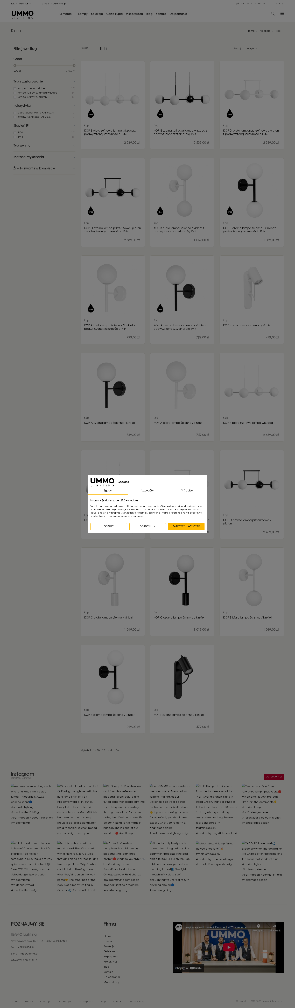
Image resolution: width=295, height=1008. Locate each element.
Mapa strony (112, 982)
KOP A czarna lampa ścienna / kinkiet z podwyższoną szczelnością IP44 (180, 327)
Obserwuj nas (274, 777)
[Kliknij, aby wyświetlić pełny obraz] (32, 804)
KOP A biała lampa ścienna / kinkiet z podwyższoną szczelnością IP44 (109, 327)
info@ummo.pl (29, 954)
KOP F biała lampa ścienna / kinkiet (247, 325)
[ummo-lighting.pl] (22, 19)
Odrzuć (109, 526)
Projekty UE (110, 962)
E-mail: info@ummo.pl (54, 4)
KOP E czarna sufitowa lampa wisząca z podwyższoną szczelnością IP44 (180, 132)
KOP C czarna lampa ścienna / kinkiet (179, 617)
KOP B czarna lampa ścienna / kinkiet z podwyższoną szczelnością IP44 (249, 230)
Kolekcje (109, 946)
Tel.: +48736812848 (21, 4)
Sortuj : (238, 49)
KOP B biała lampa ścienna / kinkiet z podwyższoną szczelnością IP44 (179, 230)
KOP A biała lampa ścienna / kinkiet (178, 423)
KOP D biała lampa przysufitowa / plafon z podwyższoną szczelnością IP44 (251, 132)
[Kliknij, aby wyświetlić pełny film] (170, 810)
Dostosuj (146, 526)
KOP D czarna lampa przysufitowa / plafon (247, 522)
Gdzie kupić (111, 951)
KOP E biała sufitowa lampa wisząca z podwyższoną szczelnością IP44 (110, 132)
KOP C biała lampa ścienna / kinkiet (108, 617)
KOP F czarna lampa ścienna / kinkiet (179, 715)
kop (86, 126)
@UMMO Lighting (21, 778)
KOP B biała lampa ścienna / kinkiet (247, 617)
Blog (106, 967)
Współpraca (111, 957)
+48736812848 (25, 947)
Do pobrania (112, 977)
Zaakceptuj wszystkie (186, 526)
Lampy (108, 941)
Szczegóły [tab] (147, 491)
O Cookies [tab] (187, 491)
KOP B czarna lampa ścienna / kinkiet (109, 715)
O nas (107, 936)
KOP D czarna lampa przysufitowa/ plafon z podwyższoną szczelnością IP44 (112, 230)
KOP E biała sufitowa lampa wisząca (248, 423)
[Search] (273, 15)
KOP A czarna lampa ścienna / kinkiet (109, 423)
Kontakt (108, 972)
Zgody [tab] (108, 491)
